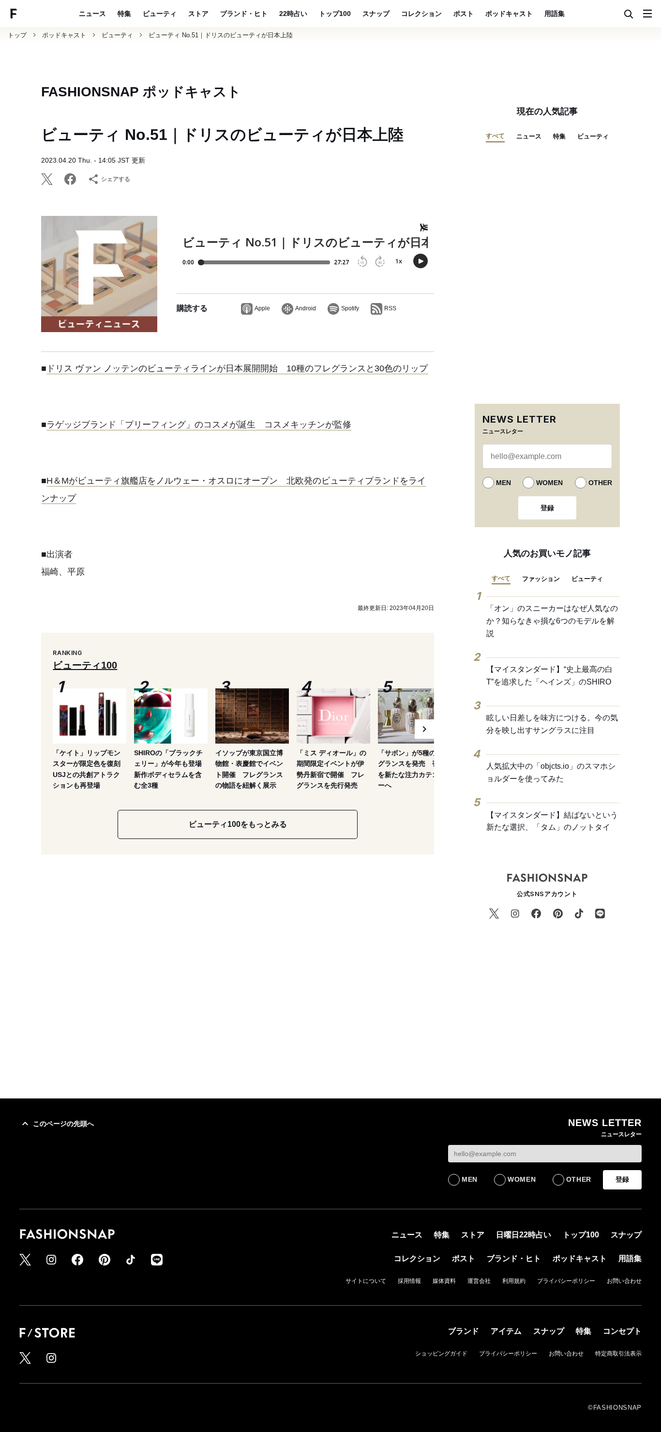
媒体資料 (444, 1281)
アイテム (506, 1331)
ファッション (541, 578)
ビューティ (160, 13)
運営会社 (479, 1281)
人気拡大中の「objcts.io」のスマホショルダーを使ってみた (551, 772)
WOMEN (549, 483)
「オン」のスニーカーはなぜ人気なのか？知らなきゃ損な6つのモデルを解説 (552, 620)
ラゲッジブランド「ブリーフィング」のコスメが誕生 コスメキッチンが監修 (198, 424)
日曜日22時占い (523, 1235)
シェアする (115, 179)
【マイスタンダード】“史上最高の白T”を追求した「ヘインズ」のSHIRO (549, 675)
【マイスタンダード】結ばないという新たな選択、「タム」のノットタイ (552, 821)
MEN (503, 483)
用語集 (554, 13)
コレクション (421, 13)
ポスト (463, 13)
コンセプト (622, 1331)
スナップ (376, 13)
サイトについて (366, 1281)
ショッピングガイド (441, 1353)
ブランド (463, 1331)
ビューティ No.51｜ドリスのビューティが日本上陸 (221, 35)
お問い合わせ (624, 1281)
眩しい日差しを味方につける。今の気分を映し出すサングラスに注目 (552, 724)
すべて (495, 135)
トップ (17, 35)
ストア (198, 13)
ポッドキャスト (509, 13)
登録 (547, 508)
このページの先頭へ (63, 1123)
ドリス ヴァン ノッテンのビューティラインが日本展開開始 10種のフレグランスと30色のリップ (237, 368)
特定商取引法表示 (618, 1353)
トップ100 (335, 13)
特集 (124, 13)
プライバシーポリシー (566, 1281)
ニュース (92, 13)
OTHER (600, 483)
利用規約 (514, 1281)
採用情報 (409, 1281)
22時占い (293, 13)
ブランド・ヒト (244, 13)
